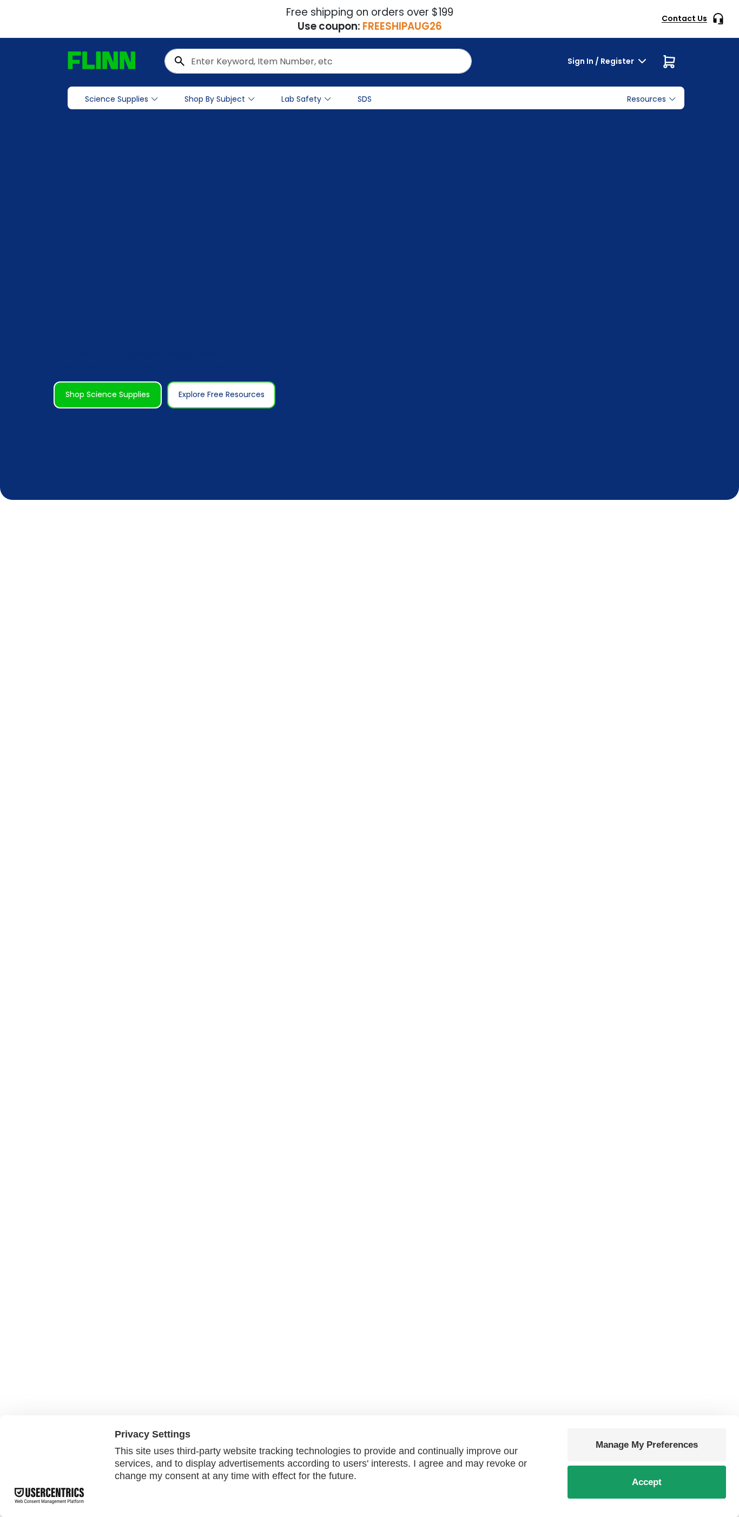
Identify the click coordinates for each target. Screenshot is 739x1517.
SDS (365, 99)
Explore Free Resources (222, 394)
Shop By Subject (214, 99)
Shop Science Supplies (107, 394)
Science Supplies (116, 99)
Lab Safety (301, 99)
